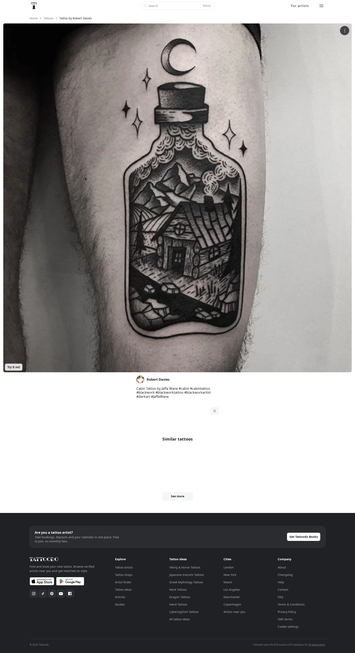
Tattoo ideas (123, 590)
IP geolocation (317, 644)
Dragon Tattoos (179, 597)
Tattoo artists (124, 567)
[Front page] (33, 6)
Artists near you (234, 612)
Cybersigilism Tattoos (184, 612)
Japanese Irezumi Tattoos (186, 575)
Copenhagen (232, 604)
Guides (120, 604)
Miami (228, 582)
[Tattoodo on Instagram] (34, 593)
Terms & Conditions (291, 604)
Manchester (232, 597)
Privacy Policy (287, 612)
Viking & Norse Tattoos (184, 567)
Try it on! (13, 367)
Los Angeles (232, 590)
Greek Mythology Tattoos (186, 582)
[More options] (344, 30)
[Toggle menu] (321, 6)
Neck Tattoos (178, 590)
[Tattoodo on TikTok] (43, 593)
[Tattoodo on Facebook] (70, 593)
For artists (300, 5)
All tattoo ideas (179, 619)
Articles (120, 597)
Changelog (285, 575)
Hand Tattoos (178, 604)
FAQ (280, 597)
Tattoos (207, 5)
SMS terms (285, 619)
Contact (283, 590)
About (282, 567)
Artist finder (123, 582)
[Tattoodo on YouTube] (61, 593)
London (229, 567)
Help (281, 582)
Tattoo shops (124, 575)
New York (230, 575)
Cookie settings (288, 627)
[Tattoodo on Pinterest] (52, 593)
